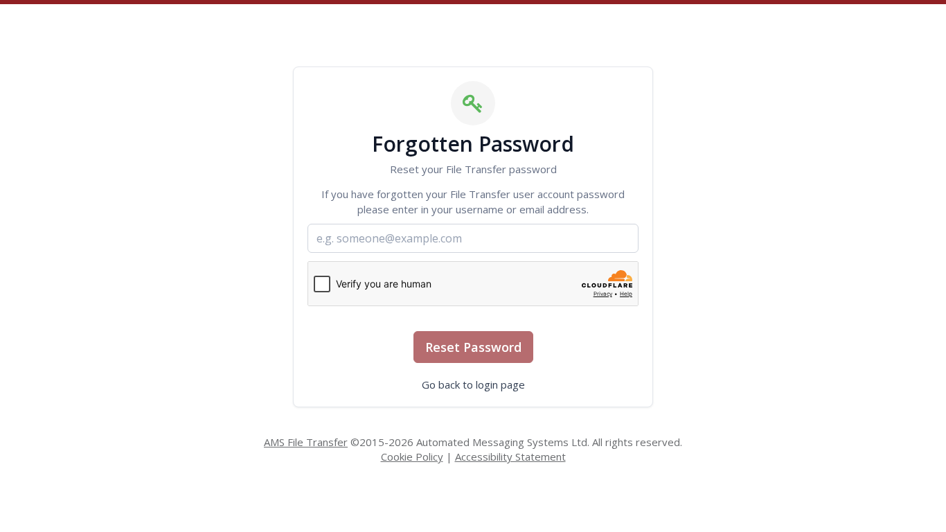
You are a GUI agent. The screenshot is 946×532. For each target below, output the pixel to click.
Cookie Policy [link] (412, 456)
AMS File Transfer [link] (306, 442)
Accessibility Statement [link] (510, 456)
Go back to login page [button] (473, 384)
